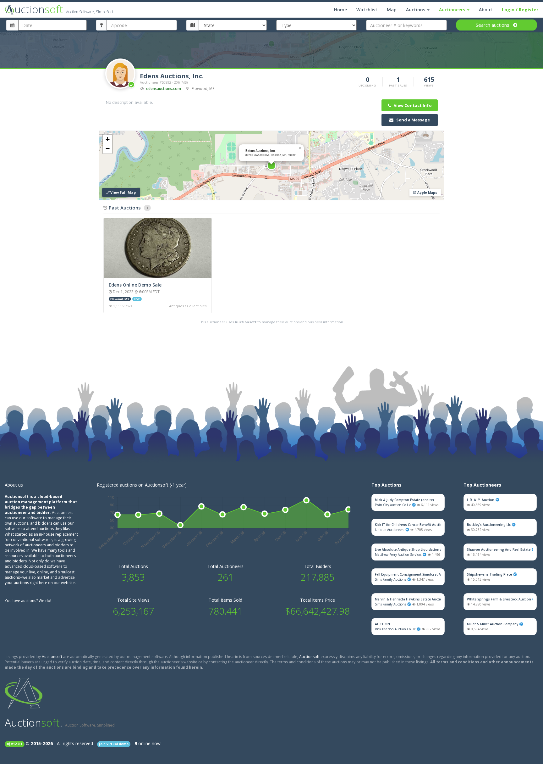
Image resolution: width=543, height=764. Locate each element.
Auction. (60, 723)
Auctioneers (452, 10)
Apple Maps (426, 192)
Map (392, 10)
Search (492, 25)
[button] (271, 165)
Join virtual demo (114, 744)
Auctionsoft (52, 656)
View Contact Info (412, 105)
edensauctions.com (163, 88)
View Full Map (122, 192)
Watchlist (366, 10)
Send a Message (412, 120)
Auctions (416, 10)
